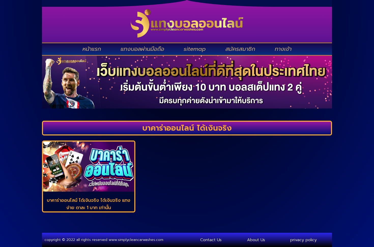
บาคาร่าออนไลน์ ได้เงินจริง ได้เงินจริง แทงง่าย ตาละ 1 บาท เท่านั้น (88, 204)
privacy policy (303, 240)
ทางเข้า (283, 49)
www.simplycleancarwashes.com (136, 239)
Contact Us (211, 240)
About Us (256, 240)
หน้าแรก (91, 49)
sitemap (195, 49)
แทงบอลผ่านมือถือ (142, 49)
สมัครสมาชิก (240, 49)
